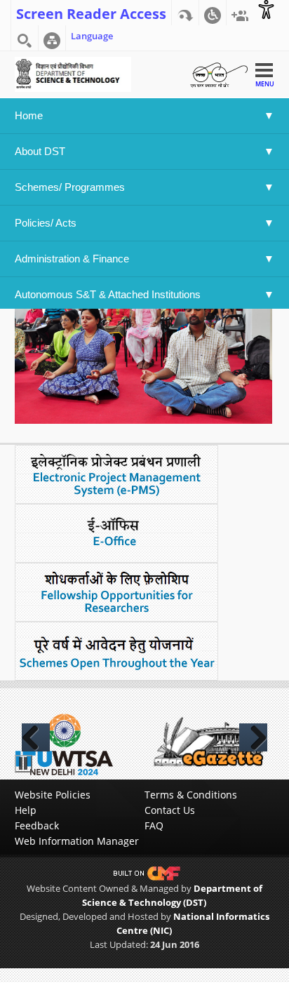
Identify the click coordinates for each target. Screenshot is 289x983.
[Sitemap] (51, 37)
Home (29, 115)
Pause (23, 764)
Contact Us (169, 810)
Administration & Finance (72, 259)
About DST (40, 151)
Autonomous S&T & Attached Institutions (108, 294)
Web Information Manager (77, 841)
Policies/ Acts (47, 223)
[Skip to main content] (185, 12)
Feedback (37, 825)
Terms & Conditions (190, 794)
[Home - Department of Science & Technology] (73, 73)
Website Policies (52, 794)
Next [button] (253, 737)
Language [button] (92, 35)
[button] (212, 12)
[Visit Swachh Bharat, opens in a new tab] (218, 73)
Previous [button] (36, 737)
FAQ (153, 825)
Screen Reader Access (91, 12)
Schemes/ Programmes (70, 187)
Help (25, 810)
